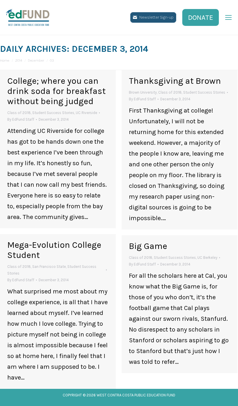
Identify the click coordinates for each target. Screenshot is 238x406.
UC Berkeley (207, 257)
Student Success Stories (53, 113)
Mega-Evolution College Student (54, 250)
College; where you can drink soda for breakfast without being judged (56, 91)
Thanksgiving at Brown (175, 81)
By (20, 119)
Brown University (143, 92)
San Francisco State (49, 266)
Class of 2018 (19, 113)
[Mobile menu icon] (228, 17)
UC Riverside (86, 113)
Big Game (148, 246)
